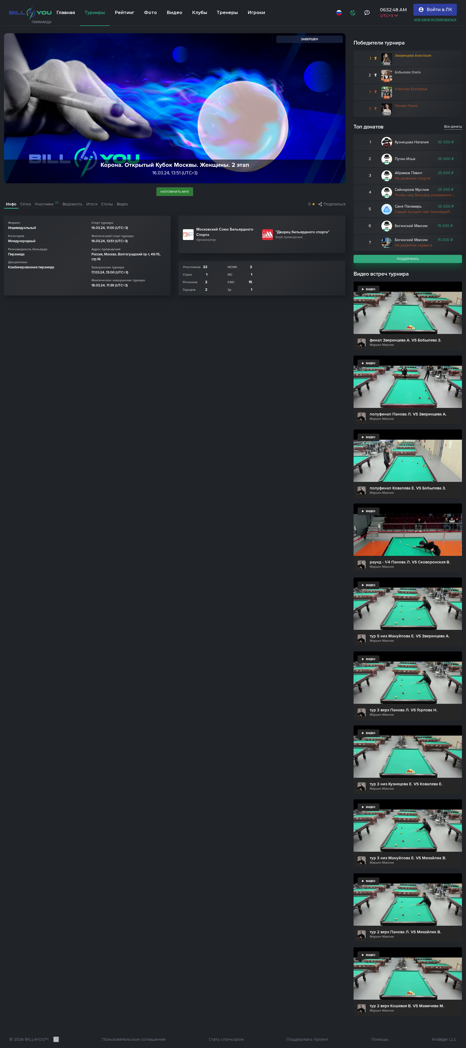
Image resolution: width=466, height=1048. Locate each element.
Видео (174, 12)
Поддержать (408, 259)
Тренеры (227, 12)
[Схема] (353, 12)
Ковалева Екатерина (411, 89)
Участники (47, 204)
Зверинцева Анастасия (413, 55)
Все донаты (453, 126)
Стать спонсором (226, 1039)
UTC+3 (387, 15)
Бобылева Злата (408, 72)
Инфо (11, 204)
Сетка (25, 204)
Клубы (199, 12)
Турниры (95, 12)
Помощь (380, 1039)
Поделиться (334, 204)
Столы (107, 204)
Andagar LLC (444, 1039)
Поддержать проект (307, 1039)
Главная (65, 12)
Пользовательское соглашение (134, 1039)
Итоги (91, 204)
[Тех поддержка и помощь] (367, 12)
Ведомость (73, 204)
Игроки (256, 12)
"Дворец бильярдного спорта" (302, 232)
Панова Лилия (406, 106)
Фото (150, 12)
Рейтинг (124, 12)
